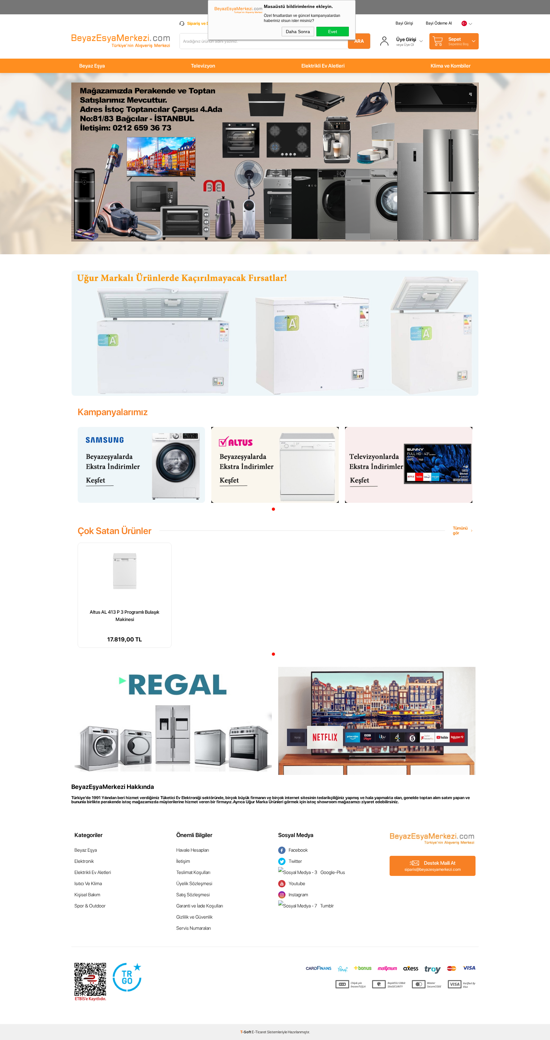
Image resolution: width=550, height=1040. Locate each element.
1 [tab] (273, 509)
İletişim (183, 861)
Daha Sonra (298, 31)
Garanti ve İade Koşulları (199, 906)
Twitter (295, 861)
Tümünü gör (460, 530)
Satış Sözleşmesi (193, 895)
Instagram (298, 895)
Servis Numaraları (193, 928)
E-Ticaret (259, 1032)
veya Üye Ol (405, 45)
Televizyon (203, 66)
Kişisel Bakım (87, 895)
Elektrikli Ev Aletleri (323, 66)
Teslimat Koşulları (193, 872)
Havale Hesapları (192, 850)
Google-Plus (333, 872)
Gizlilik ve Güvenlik (194, 917)
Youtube (297, 883)
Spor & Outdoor (90, 906)
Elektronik (84, 861)
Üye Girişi (406, 39)
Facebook (298, 850)
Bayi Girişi (404, 23)
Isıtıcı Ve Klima (88, 883)
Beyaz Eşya (92, 66)
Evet (332, 31)
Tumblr (327, 906)
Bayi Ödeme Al (439, 23)
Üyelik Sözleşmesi (194, 883)
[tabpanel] (141, 465)
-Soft (246, 1032)
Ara (359, 41)
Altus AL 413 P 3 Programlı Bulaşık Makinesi (124, 614)
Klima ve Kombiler (451, 66)
